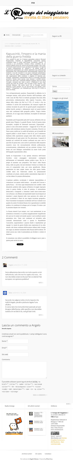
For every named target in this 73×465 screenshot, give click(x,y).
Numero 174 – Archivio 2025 (38, 421)
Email (4, 348)
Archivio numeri (27, 453)
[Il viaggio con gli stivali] (60, 125)
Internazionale (16, 35)
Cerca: (54, 86)
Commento (6, 359)
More (68, 404)
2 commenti (18, 46)
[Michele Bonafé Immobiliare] (60, 146)
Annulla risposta (6, 328)
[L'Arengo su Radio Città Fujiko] (14, 434)
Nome (5, 341)
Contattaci (48, 453)
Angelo (36, 325)
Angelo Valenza (34, 459)
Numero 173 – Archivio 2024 (38, 429)
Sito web (5, 354)
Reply (40, 282)
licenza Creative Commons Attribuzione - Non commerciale (59, 441)
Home (7, 35)
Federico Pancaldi (15, 43)
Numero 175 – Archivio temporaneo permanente (38, 414)
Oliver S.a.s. (49, 459)
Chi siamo (38, 453)
